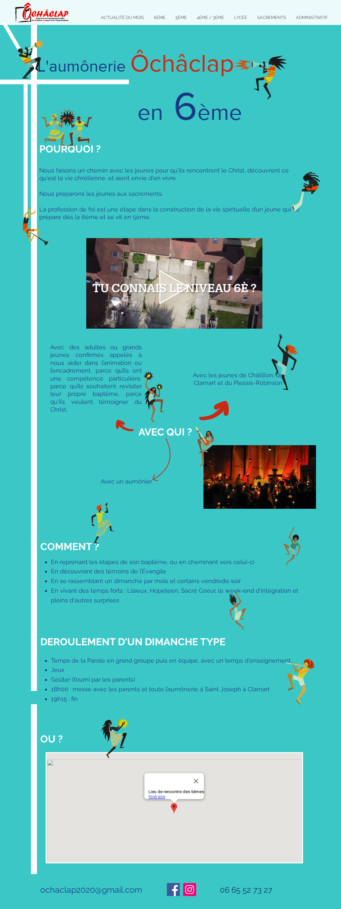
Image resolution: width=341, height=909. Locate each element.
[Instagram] (189, 889)
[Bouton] (174, 283)
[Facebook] (173, 889)
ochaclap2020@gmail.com (91, 890)
